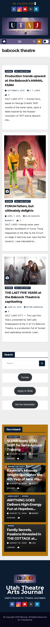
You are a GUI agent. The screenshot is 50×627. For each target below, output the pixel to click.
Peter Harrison (34, 307)
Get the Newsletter (25, 404)
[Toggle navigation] (20, 41)
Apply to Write (25, 390)
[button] (34, 41)
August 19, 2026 (18, 454)
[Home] (4, 41)
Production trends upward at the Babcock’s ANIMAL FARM (25, 80)
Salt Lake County (22, 71)
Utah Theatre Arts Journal (25, 589)
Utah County (13, 437)
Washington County (16, 466)
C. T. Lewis (34, 90)
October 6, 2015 (16, 90)
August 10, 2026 (18, 513)
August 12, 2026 (18, 484)
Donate (25, 377)
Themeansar (26, 620)
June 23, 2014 (15, 307)
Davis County (13, 496)
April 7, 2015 (14, 216)
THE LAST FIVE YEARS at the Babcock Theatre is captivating (23, 297)
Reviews (9, 71)
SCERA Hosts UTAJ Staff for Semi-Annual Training (24, 445)
